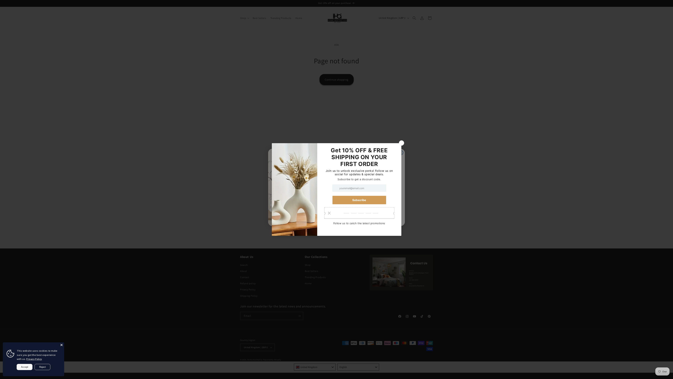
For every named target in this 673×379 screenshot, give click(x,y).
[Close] (61, 345)
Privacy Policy (34, 359)
